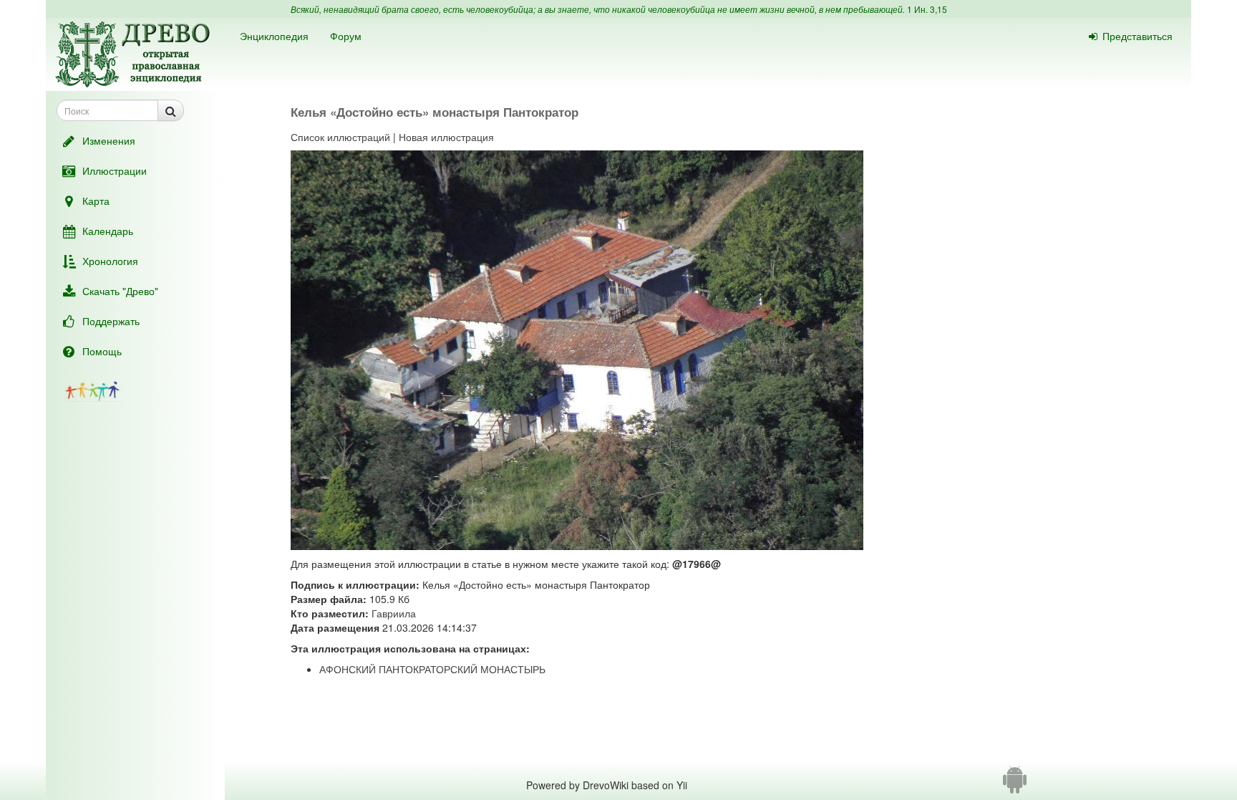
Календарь (107, 230)
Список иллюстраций (340, 137)
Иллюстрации (114, 170)
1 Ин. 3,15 (927, 9)
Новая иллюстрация (446, 137)
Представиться (1137, 36)
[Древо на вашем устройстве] (1015, 785)
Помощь (102, 351)
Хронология (110, 261)
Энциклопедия (274, 36)
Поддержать (111, 321)
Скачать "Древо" (120, 291)
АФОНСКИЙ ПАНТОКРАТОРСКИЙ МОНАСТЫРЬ (432, 669)
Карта (96, 200)
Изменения (108, 140)
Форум (346, 36)
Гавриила (394, 613)
